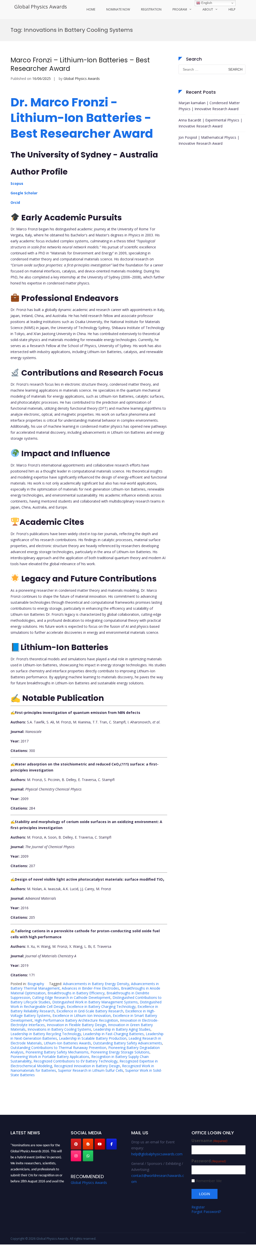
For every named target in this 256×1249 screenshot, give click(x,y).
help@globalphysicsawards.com (156, 1154)
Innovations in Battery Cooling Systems (59, 1029)
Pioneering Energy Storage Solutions (120, 1052)
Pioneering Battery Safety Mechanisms (57, 1052)
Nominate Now (118, 9)
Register (198, 1207)
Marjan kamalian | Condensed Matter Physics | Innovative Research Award (209, 105)
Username (210, 1140)
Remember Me (209, 1180)
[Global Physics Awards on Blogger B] (88, 1144)
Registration (151, 9)
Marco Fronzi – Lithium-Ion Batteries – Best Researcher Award (80, 64)
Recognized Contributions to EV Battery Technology (76, 1061)
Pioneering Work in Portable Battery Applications (49, 1056)
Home (90, 9)
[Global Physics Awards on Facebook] (111, 1144)
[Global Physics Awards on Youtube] (99, 1144)
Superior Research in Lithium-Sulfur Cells (90, 1070)
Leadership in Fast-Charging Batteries (113, 1033)
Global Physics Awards (40, 6)
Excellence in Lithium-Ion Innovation (81, 1015)
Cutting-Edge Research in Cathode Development (71, 997)
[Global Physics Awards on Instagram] (76, 1155)
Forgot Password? (206, 1211)
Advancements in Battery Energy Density (96, 983)
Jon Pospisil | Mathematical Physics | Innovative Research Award (208, 140)
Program (179, 9)
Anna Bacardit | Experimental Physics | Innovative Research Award (210, 123)
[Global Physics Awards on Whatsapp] (88, 1155)
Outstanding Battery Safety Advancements (127, 1043)
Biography (36, 983)
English (206, 3)
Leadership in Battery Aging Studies (121, 1029)
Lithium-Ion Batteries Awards (67, 1043)
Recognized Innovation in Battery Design (87, 1065)
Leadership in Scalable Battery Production (92, 1038)
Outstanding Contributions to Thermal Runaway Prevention (58, 1047)
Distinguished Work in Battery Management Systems (95, 1002)
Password (209, 1161)
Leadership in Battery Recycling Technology (45, 1033)
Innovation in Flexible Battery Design (76, 1024)
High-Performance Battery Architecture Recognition (76, 1020)
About (207, 9)
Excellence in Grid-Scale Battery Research (89, 1011)
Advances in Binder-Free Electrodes (90, 988)
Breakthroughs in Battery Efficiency (76, 993)
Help (232, 9)
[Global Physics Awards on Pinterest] (76, 1144)
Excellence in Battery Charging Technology (101, 1006)
